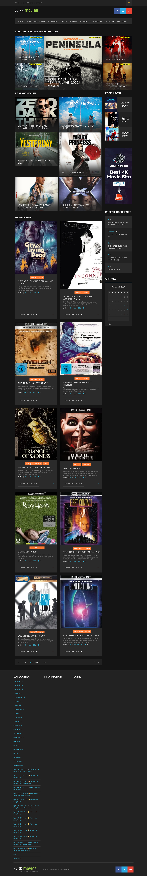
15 (124, 305)
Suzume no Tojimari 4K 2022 (117, 235)
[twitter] (123, 11)
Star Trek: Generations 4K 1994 (81, 635)
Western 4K (18, 721)
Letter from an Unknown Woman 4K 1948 (78, 297)
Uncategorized (18, 765)
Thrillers (83, 21)
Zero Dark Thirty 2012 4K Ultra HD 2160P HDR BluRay (33, 127)
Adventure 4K (78, 548)
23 (127, 310)
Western (110, 21)
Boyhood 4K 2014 (27, 552)
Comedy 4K (29, 464)
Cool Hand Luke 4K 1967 (31, 636)
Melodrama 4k (19, 709)
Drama (64, 21)
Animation (44, 21)
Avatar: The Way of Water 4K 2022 (126, 104)
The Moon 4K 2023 (28, 86)
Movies (21, 21)
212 (26, 662)
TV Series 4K (18, 761)
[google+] (129, 11)
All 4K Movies (18, 685)
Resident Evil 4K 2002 (118, 59)
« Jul (109, 324)
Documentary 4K (19, 697)
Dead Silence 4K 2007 (75, 468)
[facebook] (117, 11)
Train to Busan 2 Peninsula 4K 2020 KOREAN (63, 82)
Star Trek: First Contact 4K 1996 (81, 552)
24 (109, 314)
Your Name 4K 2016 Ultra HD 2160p (28, 58)
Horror (73, 21)
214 (36, 662)
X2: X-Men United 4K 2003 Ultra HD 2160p (75, 206)
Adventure (32, 21)
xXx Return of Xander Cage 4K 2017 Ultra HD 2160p (34, 206)
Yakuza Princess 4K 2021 (75, 172)
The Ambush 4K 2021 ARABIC (33, 383)
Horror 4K (34, 277)
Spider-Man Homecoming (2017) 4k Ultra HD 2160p (126, 133)
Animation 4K (18, 689)
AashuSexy (112, 231)
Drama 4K (79, 292)
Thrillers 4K (86, 464)
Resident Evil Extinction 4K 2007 (116, 85)
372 (45, 662)
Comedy (54, 21)
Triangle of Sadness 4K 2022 (34, 467)
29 (124, 314)
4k (25, 293)
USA (15, 854)
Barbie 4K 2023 (114, 270)
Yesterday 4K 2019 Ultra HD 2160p (34, 162)
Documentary (97, 21)
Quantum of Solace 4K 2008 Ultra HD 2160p (126, 119)
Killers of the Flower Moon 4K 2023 (117, 259)
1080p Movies (122, 21)
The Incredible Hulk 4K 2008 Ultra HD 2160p (118, 223)
